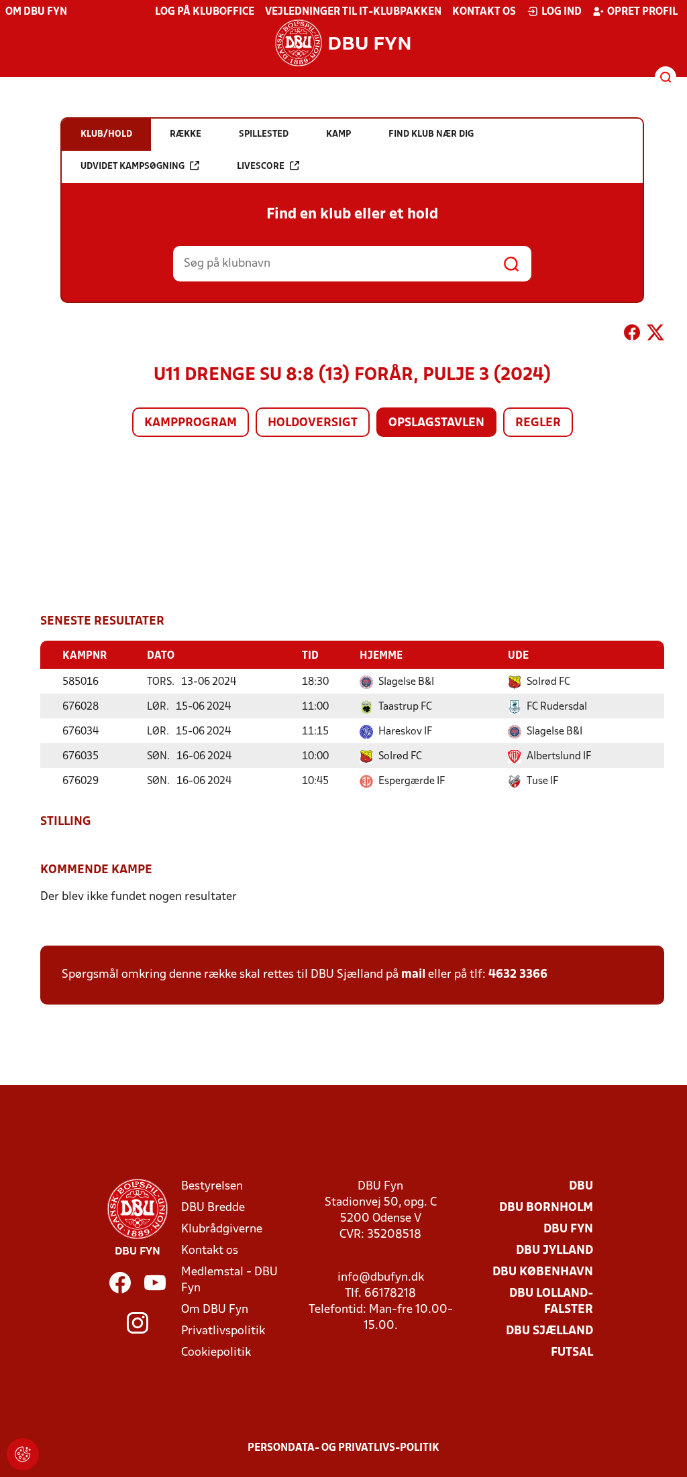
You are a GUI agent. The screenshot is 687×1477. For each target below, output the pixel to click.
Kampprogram (190, 423)
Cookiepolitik (216, 1352)
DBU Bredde (213, 1208)
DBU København (542, 1272)
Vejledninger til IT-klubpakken (353, 12)
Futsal (572, 1352)
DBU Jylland (554, 1251)
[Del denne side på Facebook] (632, 335)
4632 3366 (517, 974)
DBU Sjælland (549, 1331)
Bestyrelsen (212, 1186)
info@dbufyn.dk (380, 1277)
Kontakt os (484, 12)
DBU (581, 1186)
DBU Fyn (568, 1229)
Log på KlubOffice (204, 12)
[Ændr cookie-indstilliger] (23, 1454)
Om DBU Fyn (36, 12)
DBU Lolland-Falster (551, 1301)
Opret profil (642, 12)
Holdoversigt (313, 423)
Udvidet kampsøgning (132, 166)
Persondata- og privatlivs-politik (343, 1448)
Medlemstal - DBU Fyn (229, 1280)
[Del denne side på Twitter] (655, 335)
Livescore (260, 166)
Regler (538, 423)
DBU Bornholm (546, 1208)
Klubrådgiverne (221, 1229)
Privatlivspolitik (223, 1331)
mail (413, 974)
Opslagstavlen (436, 423)
